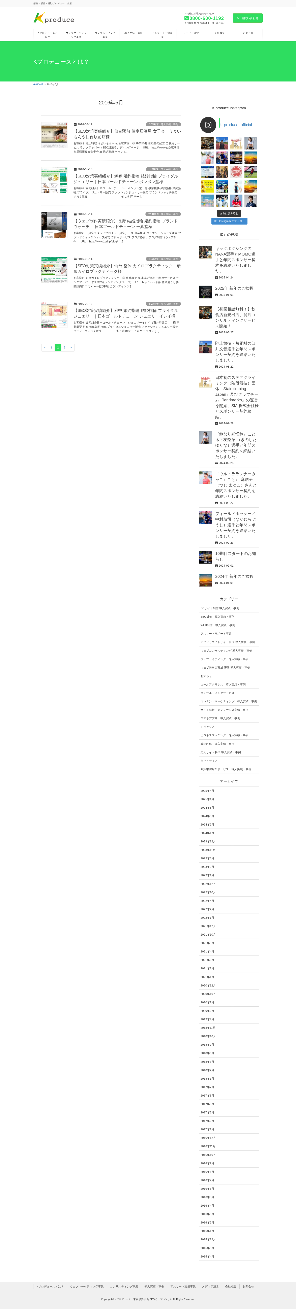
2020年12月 (208, 985)
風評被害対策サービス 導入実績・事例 (226, 769)
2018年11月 (208, 1027)
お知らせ (206, 676)
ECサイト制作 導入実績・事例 (220, 608)
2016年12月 (208, 1137)
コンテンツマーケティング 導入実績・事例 (229, 701)
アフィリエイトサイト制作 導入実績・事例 (228, 642)
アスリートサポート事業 (216, 633)
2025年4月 (207, 790)
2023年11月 (208, 849)
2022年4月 (207, 900)
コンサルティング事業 (124, 1286)
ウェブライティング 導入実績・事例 (224, 659)
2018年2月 (207, 1070)
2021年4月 (207, 951)
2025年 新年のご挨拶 (234, 288)
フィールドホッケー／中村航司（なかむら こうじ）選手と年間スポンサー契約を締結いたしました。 (236, 524)
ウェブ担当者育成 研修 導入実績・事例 (225, 667)
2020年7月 (207, 1002)
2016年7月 (207, 1180)
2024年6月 (207, 807)
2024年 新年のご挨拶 (234, 576)
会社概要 (230, 1286)
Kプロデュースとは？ (50, 1286)
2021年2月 (207, 968)
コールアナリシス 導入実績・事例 (223, 684)
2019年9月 (207, 1019)
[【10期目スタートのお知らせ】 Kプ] (236, 158)
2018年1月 (207, 1078)
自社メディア (209, 760)
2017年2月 (207, 1120)
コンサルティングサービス (217, 693)
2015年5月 (207, 1248)
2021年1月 (207, 977)
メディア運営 (210, 1286)
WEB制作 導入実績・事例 (163, 214)
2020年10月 (208, 994)
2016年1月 (207, 1231)
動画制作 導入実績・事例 (217, 743)
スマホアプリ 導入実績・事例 (220, 718)
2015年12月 (208, 1239)
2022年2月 (207, 909)
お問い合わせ (249, 18)
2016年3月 (207, 1214)
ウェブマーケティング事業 (87, 1286)
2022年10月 (208, 892)
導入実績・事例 (154, 1286)
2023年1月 (207, 875)
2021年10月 (208, 934)
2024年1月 (207, 833)
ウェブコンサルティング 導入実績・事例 (226, 650)
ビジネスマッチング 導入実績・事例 (224, 735)
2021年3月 (207, 960)
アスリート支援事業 (183, 1286)
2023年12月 (208, 841)
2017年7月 (207, 1087)
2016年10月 (208, 1154)
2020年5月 (207, 1010)
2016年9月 (207, 1163)
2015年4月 (207, 1256)
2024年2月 (207, 824)
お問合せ (248, 1286)
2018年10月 (208, 1036)
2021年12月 (208, 926)
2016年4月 (207, 1205)
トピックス (208, 726)
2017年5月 (207, 1104)
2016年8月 (207, 1171)
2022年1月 (207, 917)
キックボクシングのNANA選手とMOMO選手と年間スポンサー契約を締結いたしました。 (235, 259)
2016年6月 (207, 1188)
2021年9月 (207, 943)
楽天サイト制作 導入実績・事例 (221, 752)
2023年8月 (207, 858)
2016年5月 (207, 1197)
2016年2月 (207, 1222)
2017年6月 (207, 1095)
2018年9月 (207, 1044)
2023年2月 (207, 866)
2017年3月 (207, 1112)
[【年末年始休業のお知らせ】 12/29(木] (207, 201)
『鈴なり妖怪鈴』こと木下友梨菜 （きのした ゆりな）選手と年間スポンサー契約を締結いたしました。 (236, 445)
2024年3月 (207, 816)
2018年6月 (207, 1053)
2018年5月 (207, 1061)
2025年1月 (207, 799)
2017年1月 (207, 1129)
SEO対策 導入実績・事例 (163, 124)
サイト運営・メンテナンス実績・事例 (224, 709)
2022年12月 (208, 883)
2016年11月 (208, 1146)
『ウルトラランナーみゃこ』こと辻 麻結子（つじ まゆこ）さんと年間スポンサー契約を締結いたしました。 (236, 485)
